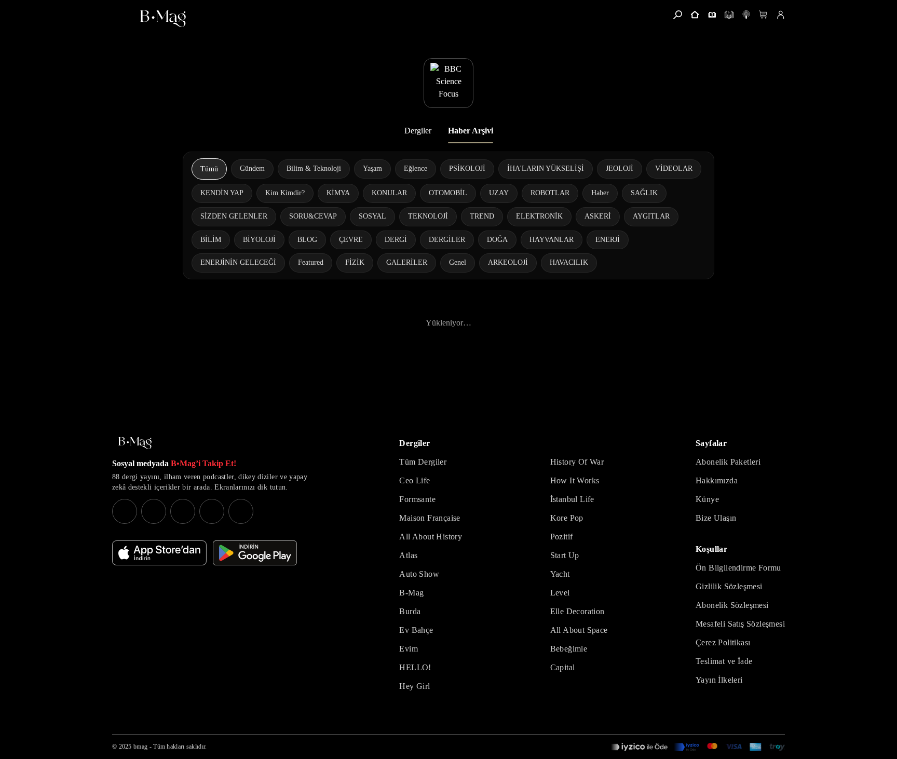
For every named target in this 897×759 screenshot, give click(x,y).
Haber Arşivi (470, 130)
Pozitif (561, 536)
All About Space (579, 630)
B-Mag (411, 592)
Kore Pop (566, 517)
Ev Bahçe (416, 630)
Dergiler (417, 130)
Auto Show (419, 574)
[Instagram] (124, 511)
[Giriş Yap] (780, 14)
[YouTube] (153, 511)
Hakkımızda (717, 480)
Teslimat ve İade (724, 661)
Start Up (564, 555)
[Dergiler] (712, 14)
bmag (140, 746)
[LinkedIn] (211, 511)
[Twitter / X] (182, 511)
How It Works (575, 480)
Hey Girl (414, 686)
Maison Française (429, 517)
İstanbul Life (572, 499)
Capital (562, 667)
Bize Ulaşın (716, 517)
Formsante (417, 499)
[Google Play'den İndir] (255, 552)
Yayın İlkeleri (719, 679)
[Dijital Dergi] (729, 14)
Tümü (209, 169)
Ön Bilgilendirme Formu (738, 567)
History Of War (577, 461)
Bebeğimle (569, 648)
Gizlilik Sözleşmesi (729, 586)
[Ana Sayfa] (135, 443)
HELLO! (415, 667)
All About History (430, 536)
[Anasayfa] (694, 14)
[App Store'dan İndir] (159, 552)
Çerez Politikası (723, 642)
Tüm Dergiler (422, 461)
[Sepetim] (763, 14)
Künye (707, 499)
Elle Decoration (577, 611)
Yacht (560, 574)
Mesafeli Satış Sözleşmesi (740, 623)
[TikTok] (240, 511)
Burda (409, 611)
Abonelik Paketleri (728, 461)
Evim (408, 648)
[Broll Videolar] (746, 14)
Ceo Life (414, 480)
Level (560, 592)
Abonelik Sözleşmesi (732, 605)
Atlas (408, 555)
